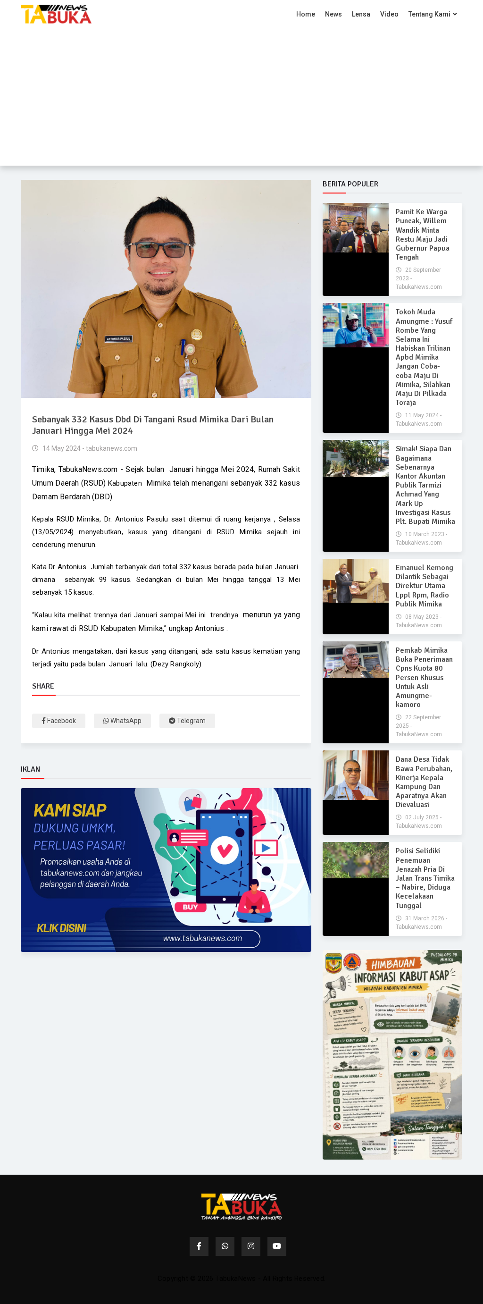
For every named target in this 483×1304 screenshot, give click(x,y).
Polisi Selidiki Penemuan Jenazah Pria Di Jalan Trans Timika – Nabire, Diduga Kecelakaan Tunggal (425, 878)
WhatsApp (125, 720)
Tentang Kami (429, 14)
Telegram (190, 720)
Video (389, 14)
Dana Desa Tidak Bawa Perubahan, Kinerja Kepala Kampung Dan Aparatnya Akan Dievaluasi (424, 782)
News (333, 14)
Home (305, 14)
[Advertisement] (241, 100)
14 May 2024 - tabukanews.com (89, 448)
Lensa (361, 14)
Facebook (61, 720)
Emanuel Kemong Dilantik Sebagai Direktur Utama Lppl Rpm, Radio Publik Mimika (424, 586)
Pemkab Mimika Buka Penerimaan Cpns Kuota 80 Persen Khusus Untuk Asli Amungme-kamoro (424, 677)
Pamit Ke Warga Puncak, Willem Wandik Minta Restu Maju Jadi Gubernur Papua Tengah (423, 234)
